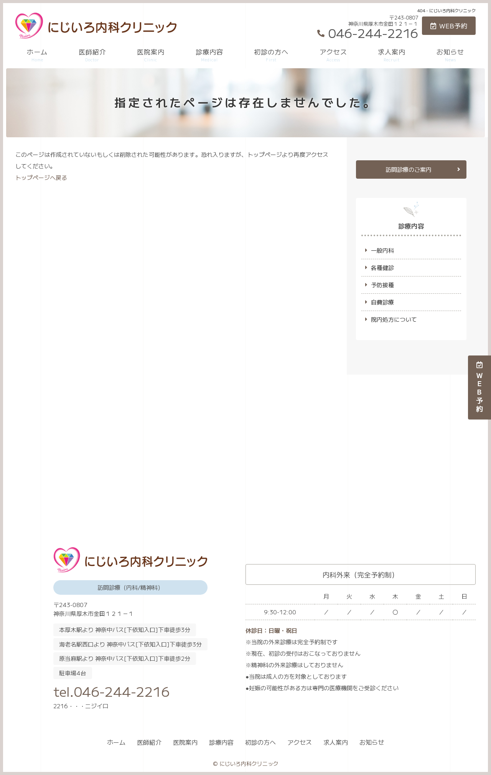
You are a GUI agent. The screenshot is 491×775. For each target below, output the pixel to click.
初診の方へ (271, 55)
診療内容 (209, 55)
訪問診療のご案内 (409, 169)
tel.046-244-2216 (111, 691)
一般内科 (382, 250)
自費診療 (382, 302)
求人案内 (391, 55)
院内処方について (394, 319)
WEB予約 (453, 25)
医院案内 (151, 55)
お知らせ (450, 55)
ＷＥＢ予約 (479, 393)
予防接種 (382, 285)
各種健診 (382, 267)
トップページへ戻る (41, 177)
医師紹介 (92, 55)
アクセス (333, 55)
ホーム (37, 55)
